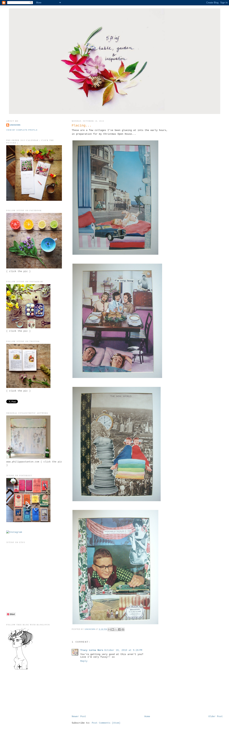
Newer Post (79, 716)
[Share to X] (116, 629)
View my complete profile (21, 130)
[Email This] (109, 629)
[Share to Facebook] (119, 629)
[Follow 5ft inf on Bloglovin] (20, 669)
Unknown (15, 125)
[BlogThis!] (112, 629)
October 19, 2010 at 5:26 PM (123, 650)
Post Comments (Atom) (106, 723)
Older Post (215, 716)
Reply (83, 661)
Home (147, 716)
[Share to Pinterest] (123, 629)
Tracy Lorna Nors (91, 650)
